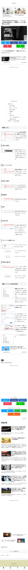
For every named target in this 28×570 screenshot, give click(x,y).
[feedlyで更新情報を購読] (20, 410)
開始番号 (11, 111)
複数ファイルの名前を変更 (13, 120)
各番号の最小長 (12, 119)
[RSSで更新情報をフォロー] (14, 414)
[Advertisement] (14, 82)
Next (27, 12)
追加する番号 (12, 105)
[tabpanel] (8, 12)
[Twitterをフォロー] (7, 410)
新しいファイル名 (13, 107)
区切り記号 (11, 115)
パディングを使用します (14, 117)
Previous (1, 12)
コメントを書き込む (14, 551)
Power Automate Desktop (7, 362)
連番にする (10, 103)
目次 (12, 101)
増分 (10, 113)
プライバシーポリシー (14, 565)
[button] (25, 289)
